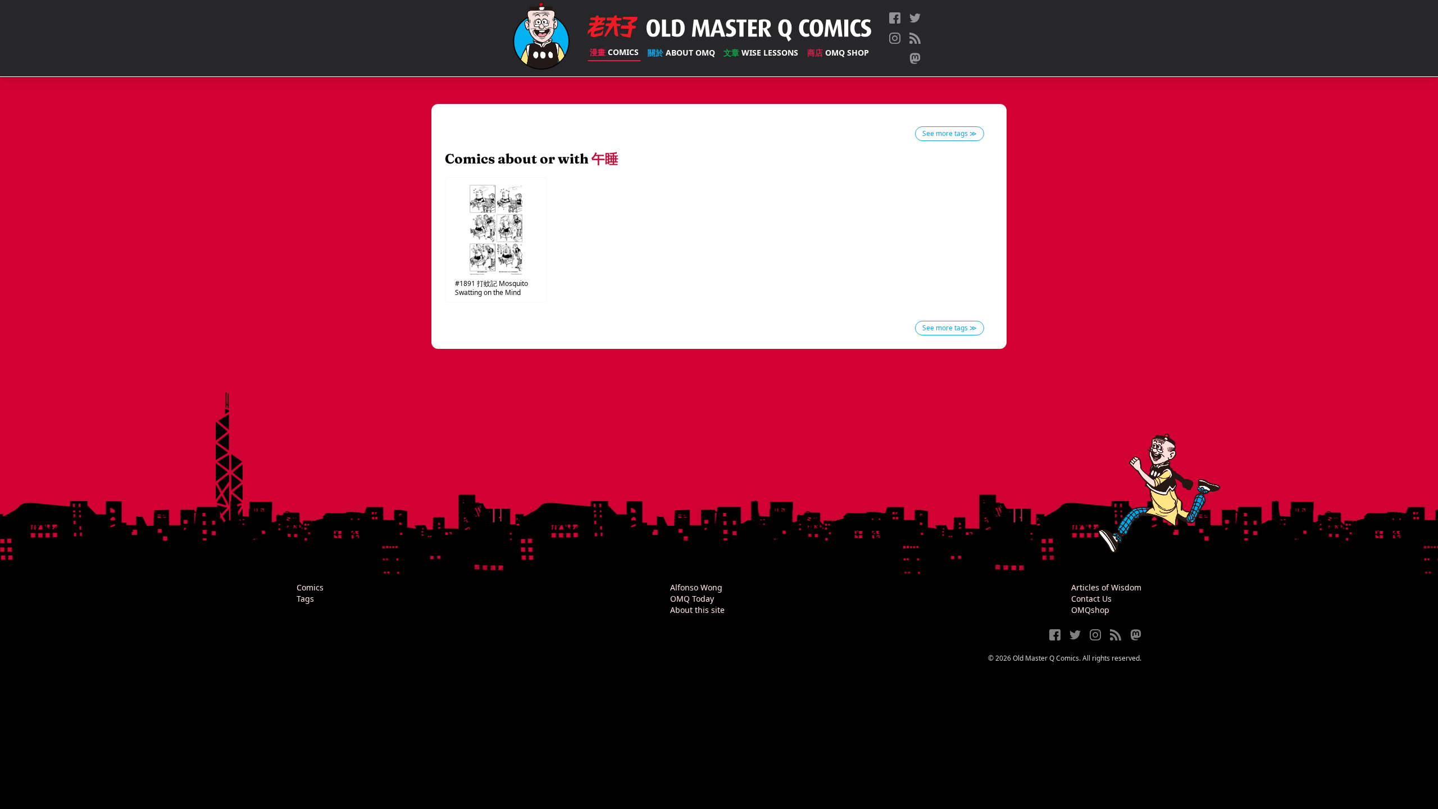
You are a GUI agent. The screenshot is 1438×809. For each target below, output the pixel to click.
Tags (305, 598)
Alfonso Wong (696, 587)
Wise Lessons (760, 52)
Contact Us (1091, 598)
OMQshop (1090, 610)
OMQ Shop (838, 52)
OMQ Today (692, 598)
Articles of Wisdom (1106, 587)
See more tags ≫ (949, 133)
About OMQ (681, 52)
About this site (697, 610)
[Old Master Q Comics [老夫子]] (541, 38)
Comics (614, 52)
